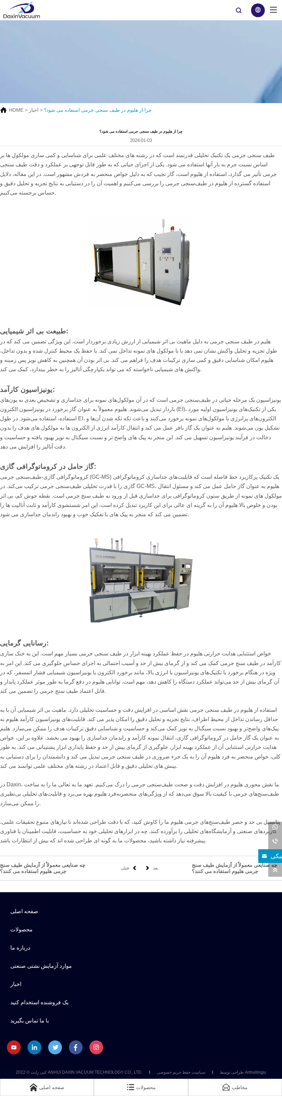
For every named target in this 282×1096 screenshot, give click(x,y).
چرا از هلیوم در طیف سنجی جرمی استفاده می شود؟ (98, 110)
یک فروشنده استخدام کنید (39, 1002)
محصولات (21, 929)
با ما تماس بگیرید (29, 1020)
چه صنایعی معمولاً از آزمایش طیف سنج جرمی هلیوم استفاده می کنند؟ (42, 868)
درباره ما (20, 948)
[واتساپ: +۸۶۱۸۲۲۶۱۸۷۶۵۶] (275, 828)
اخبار (34, 110)
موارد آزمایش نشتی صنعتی (41, 966)
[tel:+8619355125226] (275, 842)
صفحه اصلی (24, 911)
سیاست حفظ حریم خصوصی (181, 1072)
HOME (16, 110)
